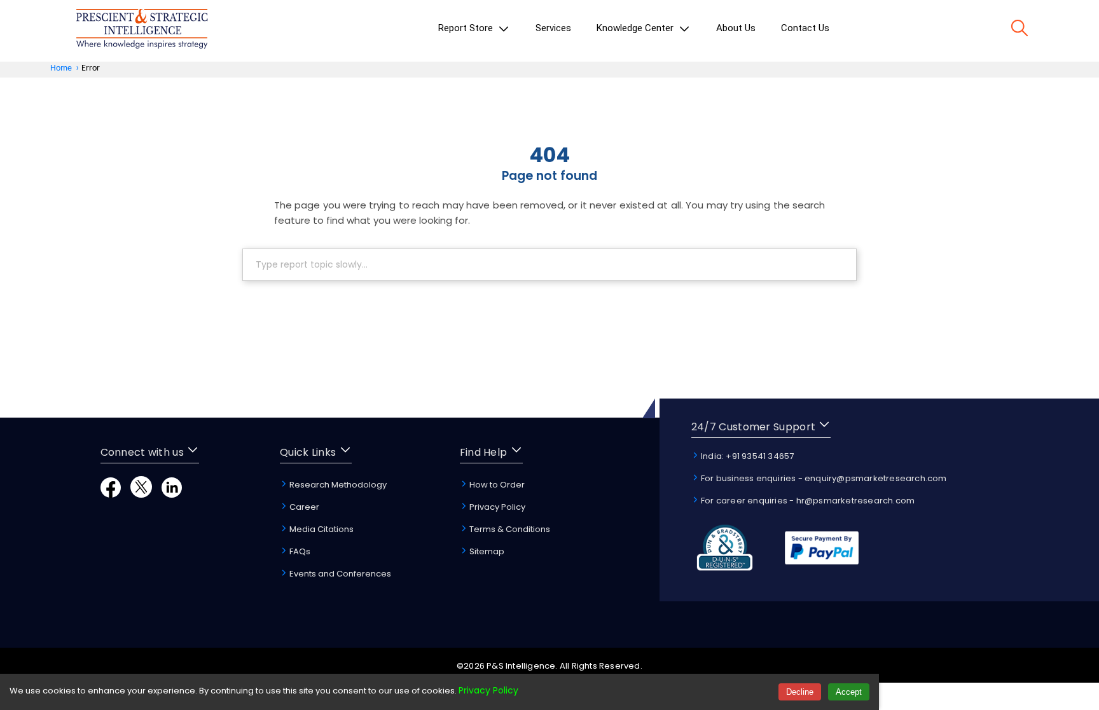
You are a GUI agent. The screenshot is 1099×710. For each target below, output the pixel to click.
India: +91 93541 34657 (746, 456)
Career (303, 507)
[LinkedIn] (172, 494)
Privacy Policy (496, 507)
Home (61, 68)
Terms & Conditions (508, 529)
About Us (736, 28)
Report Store (466, 28)
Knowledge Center (636, 28)
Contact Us (805, 28)
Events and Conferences (339, 574)
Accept (849, 692)
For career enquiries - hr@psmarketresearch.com (807, 501)
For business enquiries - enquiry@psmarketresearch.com (823, 478)
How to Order (496, 485)
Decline (799, 692)
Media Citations (320, 529)
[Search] (1019, 30)
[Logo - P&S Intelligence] (142, 30)
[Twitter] (141, 494)
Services (553, 28)
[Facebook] (110, 494)
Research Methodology (337, 485)
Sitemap (485, 551)
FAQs (298, 551)
